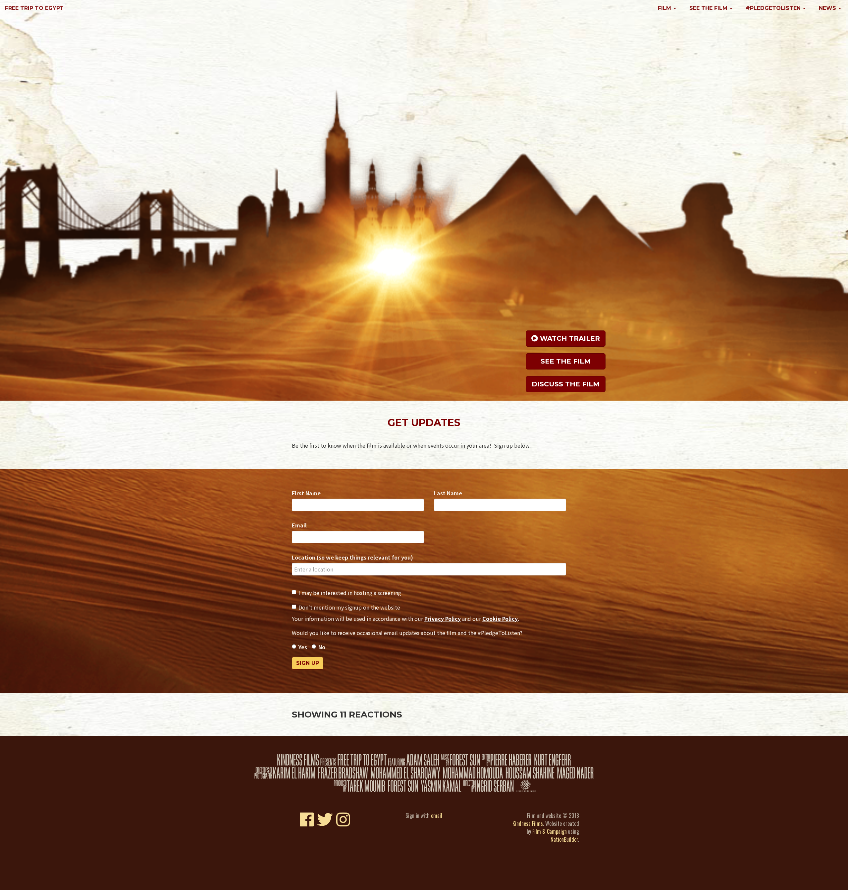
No (321, 647)
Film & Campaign (549, 831)
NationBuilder (564, 839)
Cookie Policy (500, 618)
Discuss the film (566, 383)
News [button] (828, 8)
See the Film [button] (709, 8)
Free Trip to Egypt (34, 8)
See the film (566, 360)
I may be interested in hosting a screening (349, 593)
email (436, 815)
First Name (306, 493)
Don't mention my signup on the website (349, 607)
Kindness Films (527, 823)
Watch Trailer (569, 338)
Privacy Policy (442, 618)
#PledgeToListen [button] (774, 8)
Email (299, 525)
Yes (302, 647)
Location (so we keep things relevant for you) (352, 557)
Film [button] (665, 8)
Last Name (448, 493)
